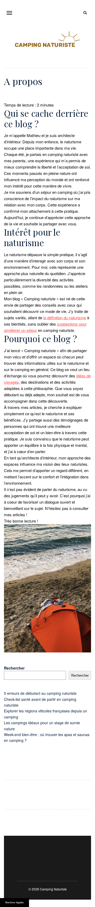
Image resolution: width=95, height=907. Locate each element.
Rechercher (14, 668)
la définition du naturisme (64, 317)
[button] (9, 12)
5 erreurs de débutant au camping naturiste (40, 693)
